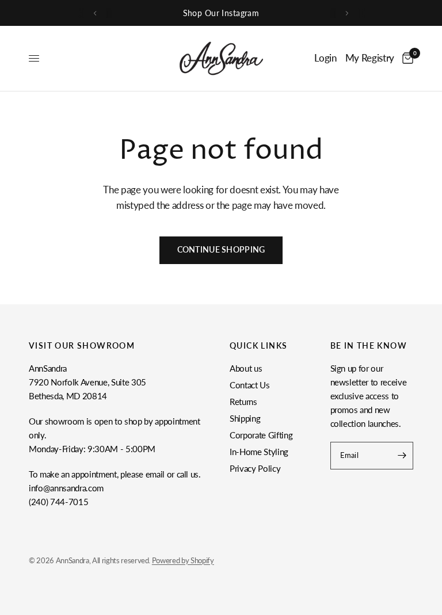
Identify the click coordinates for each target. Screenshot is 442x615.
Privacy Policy (255, 468)
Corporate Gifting (261, 435)
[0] (405, 58)
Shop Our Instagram (221, 13)
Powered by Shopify (183, 560)
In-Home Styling (259, 451)
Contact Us (250, 385)
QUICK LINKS (258, 346)
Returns (243, 401)
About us (246, 368)
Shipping (245, 418)
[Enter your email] (401, 455)
